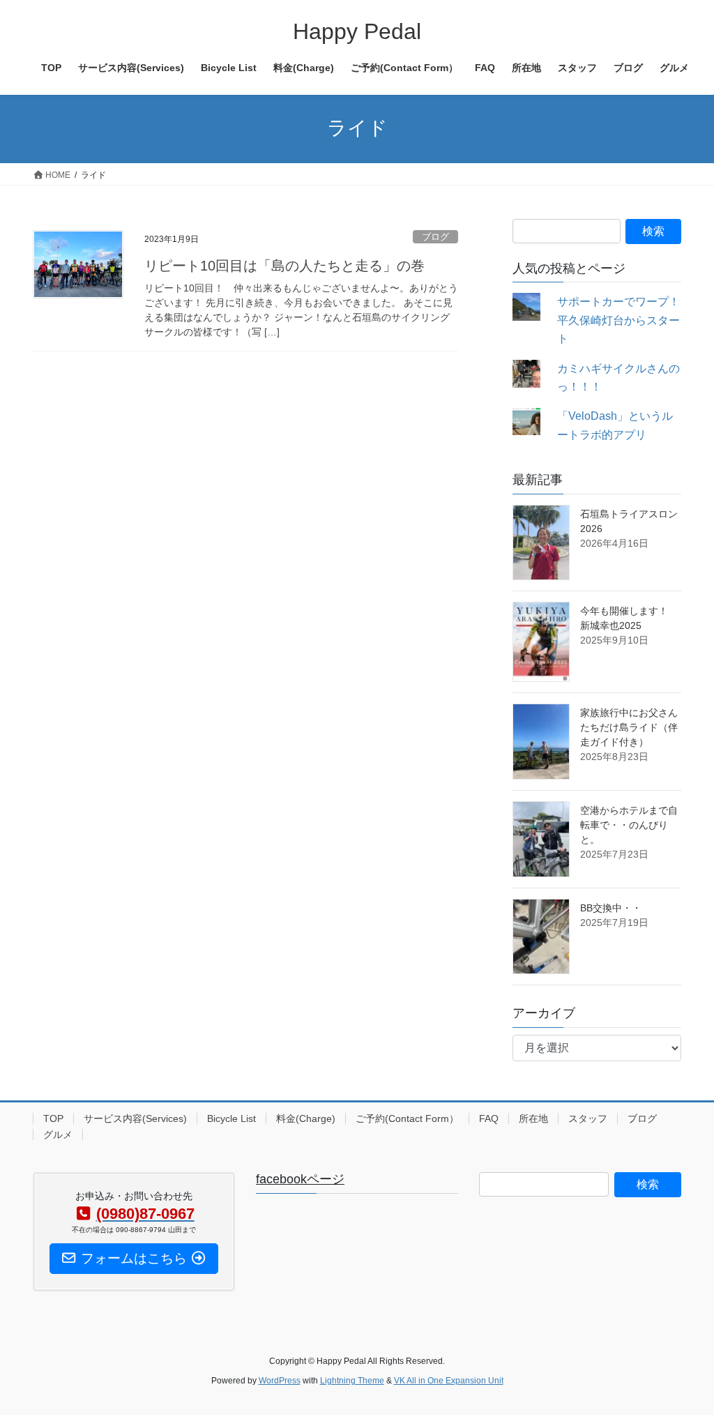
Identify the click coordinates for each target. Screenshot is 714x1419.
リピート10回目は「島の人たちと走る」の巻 (284, 265)
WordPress (280, 1381)
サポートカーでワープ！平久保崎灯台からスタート (618, 320)
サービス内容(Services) (135, 1118)
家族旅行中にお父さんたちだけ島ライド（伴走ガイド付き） (629, 727)
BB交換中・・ (610, 907)
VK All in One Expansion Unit (448, 1381)
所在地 (533, 1118)
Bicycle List (231, 1118)
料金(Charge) (305, 1118)
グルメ (58, 1134)
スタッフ (587, 1118)
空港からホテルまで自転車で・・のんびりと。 (629, 825)
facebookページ (300, 1179)
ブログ (435, 237)
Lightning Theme (352, 1381)
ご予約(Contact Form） (407, 1118)
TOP (53, 1118)
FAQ (489, 1118)
